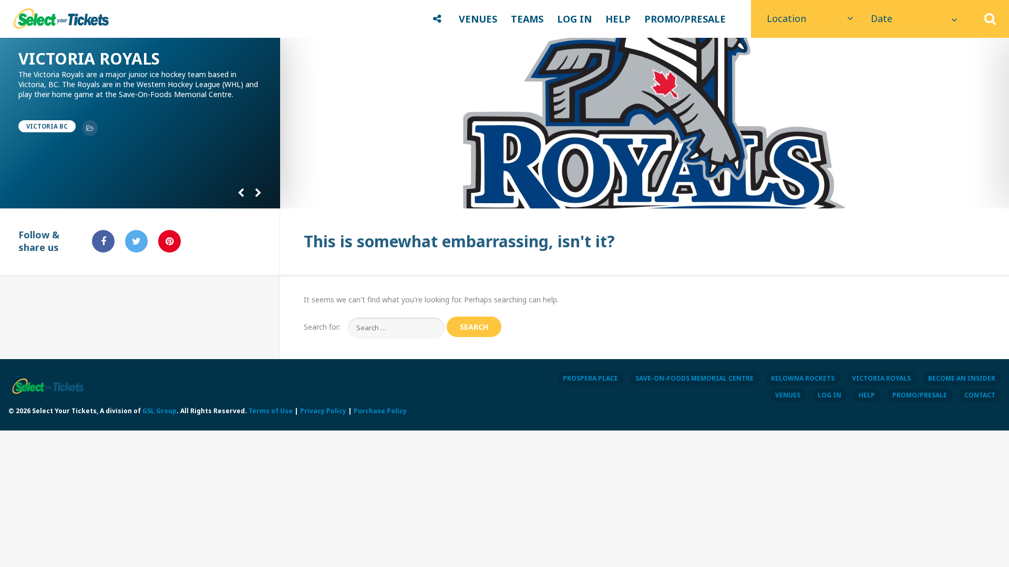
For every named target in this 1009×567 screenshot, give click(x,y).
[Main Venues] (90, 128)
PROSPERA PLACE (590, 378)
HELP (618, 19)
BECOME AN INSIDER (961, 378)
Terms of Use (271, 410)
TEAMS (527, 19)
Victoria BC (47, 126)
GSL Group (159, 410)
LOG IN (574, 19)
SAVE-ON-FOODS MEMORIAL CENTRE (694, 378)
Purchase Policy (380, 410)
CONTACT (979, 395)
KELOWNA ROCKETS (803, 378)
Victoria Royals (89, 58)
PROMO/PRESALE (685, 19)
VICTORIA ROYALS (881, 378)
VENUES (478, 19)
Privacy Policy (323, 410)
